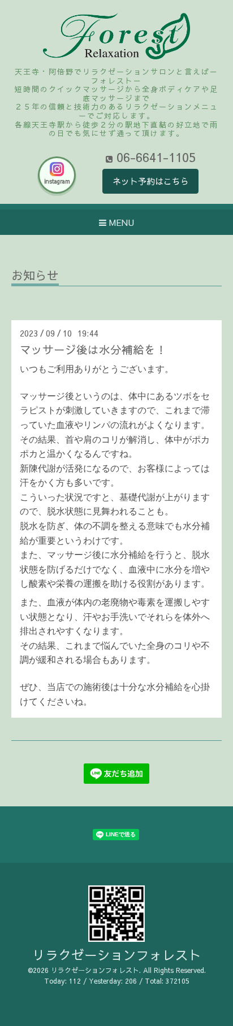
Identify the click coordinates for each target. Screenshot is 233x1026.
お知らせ (35, 276)
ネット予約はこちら (151, 181)
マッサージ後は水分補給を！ (93, 349)
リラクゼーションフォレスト (116, 954)
